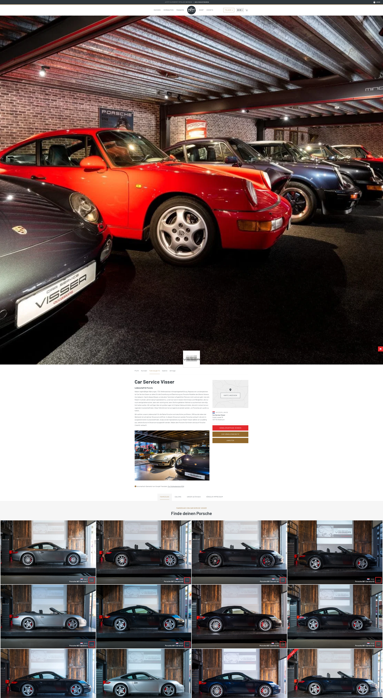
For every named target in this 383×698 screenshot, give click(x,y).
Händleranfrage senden (230, 428)
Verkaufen (169, 10)
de (240, 10)
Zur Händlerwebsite (230, 434)
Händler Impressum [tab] (214, 497)
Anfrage (172, 371)
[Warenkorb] (246, 10)
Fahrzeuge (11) (154, 371)
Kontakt (144, 371)
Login (378, 2)
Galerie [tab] (178, 497)
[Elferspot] (191, 10)
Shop (201, 10)
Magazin (180, 10)
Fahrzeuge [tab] (164, 497)
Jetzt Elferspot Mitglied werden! (187, 2)
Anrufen (230, 440)
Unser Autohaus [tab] (194, 497)
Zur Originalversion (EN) (176, 486)
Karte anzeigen (230, 395)
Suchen (157, 10)
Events (210, 10)
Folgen (228, 10)
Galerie (164, 371)
